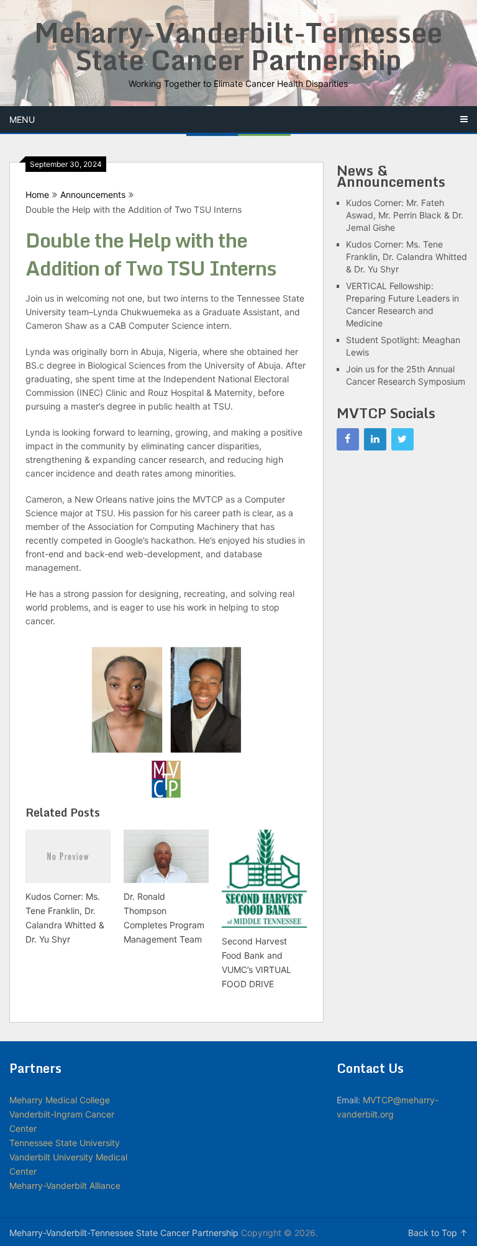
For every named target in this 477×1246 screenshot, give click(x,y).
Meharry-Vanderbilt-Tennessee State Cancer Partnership (238, 46)
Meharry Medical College (59, 1100)
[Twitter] (402, 439)
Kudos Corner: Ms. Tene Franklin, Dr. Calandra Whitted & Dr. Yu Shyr (406, 256)
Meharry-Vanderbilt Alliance (64, 1185)
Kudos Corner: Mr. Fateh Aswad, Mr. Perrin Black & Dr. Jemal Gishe (404, 215)
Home (37, 194)
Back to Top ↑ (438, 1232)
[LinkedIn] (375, 439)
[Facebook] (348, 439)
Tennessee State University (64, 1142)
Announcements (92, 194)
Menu (22, 119)
